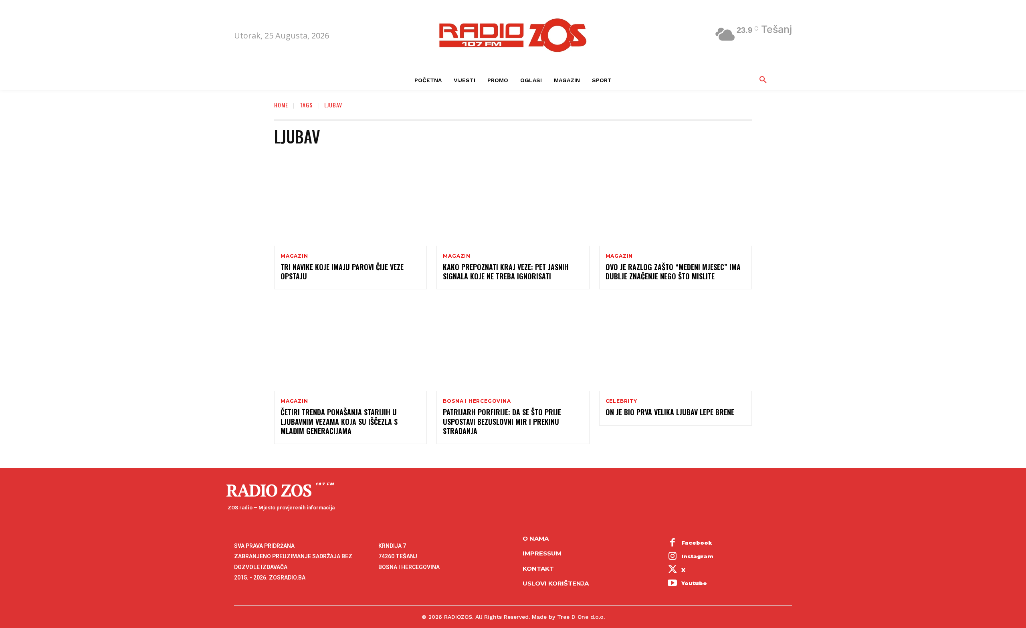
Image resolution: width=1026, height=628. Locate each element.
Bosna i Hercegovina (477, 401)
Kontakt (538, 568)
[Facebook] (672, 543)
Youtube (694, 583)
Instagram (697, 556)
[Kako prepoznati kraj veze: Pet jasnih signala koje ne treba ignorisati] (512, 200)
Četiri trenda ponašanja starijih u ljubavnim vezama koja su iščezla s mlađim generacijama (339, 421)
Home (281, 105)
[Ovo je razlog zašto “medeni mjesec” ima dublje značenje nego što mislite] (675, 200)
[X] (672, 570)
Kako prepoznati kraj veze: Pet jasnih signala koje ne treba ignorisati (506, 271)
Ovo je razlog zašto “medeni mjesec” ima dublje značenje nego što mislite (673, 271)
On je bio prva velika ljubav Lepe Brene (670, 412)
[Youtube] (672, 583)
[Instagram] (672, 556)
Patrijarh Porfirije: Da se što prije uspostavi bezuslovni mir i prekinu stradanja (502, 421)
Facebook (696, 542)
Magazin (294, 256)
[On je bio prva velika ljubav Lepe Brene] (675, 345)
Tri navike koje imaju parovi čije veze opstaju (342, 271)
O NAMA (536, 538)
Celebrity (621, 401)
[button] (763, 80)
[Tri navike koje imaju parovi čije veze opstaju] (350, 200)
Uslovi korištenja (556, 583)
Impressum (542, 553)
